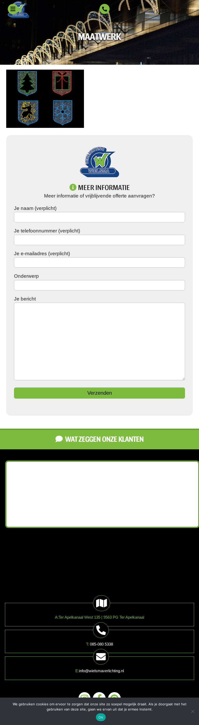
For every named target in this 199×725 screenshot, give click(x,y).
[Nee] (192, 711)
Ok (100, 717)
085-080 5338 (101, 644)
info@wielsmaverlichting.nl (101, 671)
